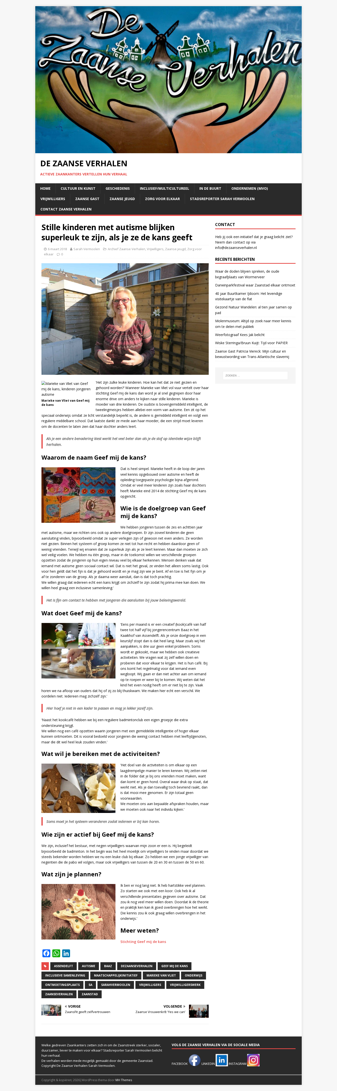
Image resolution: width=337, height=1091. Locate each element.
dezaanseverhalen (136, 966)
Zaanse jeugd (122, 198)
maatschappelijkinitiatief (116, 975)
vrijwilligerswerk (185, 985)
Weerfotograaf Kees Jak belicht (240, 334)
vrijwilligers (150, 985)
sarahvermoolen (115, 985)
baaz (108, 966)
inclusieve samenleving (65, 975)
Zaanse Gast (87, 198)
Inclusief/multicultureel (164, 188)
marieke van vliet (161, 975)
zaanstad (90, 994)
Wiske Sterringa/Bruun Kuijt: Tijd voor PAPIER (251, 342)
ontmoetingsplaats (62, 985)
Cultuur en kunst (78, 188)
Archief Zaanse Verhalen (126, 249)
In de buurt (210, 188)
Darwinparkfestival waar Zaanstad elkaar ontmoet (255, 285)
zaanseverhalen (59, 994)
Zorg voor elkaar (162, 198)
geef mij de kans (174, 966)
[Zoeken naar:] (255, 375)
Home (45, 188)
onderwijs (193, 975)
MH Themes (123, 1080)
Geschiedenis (118, 188)
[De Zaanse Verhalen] (168, 150)
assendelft (63, 966)
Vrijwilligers (52, 198)
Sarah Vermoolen (87, 249)
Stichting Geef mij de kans (143, 941)
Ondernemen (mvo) (249, 188)
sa (90, 985)
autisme (88, 966)
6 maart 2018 (57, 249)
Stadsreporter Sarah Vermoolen (222, 198)
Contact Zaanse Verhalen (66, 209)
